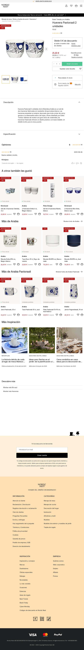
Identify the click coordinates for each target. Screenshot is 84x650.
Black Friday (24, 603)
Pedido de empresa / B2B (21, 542)
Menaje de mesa (7, 19)
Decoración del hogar (51, 508)
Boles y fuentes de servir (20, 19)
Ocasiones (23, 587)
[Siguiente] (46, 49)
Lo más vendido (25, 584)
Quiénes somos (58, 561)
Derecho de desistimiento (21, 546)
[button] (57, 33)
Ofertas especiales (26, 572)
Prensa (55, 576)
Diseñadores (24, 568)
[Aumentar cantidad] (59, 64)
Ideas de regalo (25, 595)
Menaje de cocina (50, 504)
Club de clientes (18, 512)
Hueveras (33, 19)
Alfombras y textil (49, 516)
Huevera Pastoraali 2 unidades (11, 21)
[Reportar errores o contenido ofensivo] (81, 163)
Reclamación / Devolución (21, 504)
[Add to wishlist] (14, 214)
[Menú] (81, 5)
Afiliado (55, 572)
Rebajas (22, 576)
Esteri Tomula (56, 19)
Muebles (47, 520)
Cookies (15, 535)
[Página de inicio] (5, 5)
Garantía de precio (19, 539)
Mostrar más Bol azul (10, 387)
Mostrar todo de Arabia (71, 221)
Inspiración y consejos (27, 561)
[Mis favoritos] (71, 5)
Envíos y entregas (19, 520)
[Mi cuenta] (66, 5)
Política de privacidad (20, 531)
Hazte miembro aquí (75, 45)
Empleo (55, 568)
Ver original (19, 163)
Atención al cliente (19, 501)
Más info (78, 84)
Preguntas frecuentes (20, 516)
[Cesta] (76, 5)
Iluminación (47, 512)
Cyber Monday (25, 606)
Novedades (24, 580)
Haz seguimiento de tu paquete (23, 523)
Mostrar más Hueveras (10, 391)
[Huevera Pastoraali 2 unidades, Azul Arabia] (25, 49)
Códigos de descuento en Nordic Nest (33, 610)
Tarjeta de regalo (50, 527)
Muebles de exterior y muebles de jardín (57, 523)
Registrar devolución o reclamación (25, 508)
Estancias (23, 591)
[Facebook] (35, 618)
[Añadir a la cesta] (18, 214)
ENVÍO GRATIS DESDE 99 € (44, 1)
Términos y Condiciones (21, 527)
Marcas (22, 565)
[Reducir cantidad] (53, 64)
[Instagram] (42, 618)
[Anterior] (4, 49)
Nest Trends (24, 599)
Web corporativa (58, 565)
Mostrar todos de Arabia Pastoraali (67, 272)
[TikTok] (48, 618)
